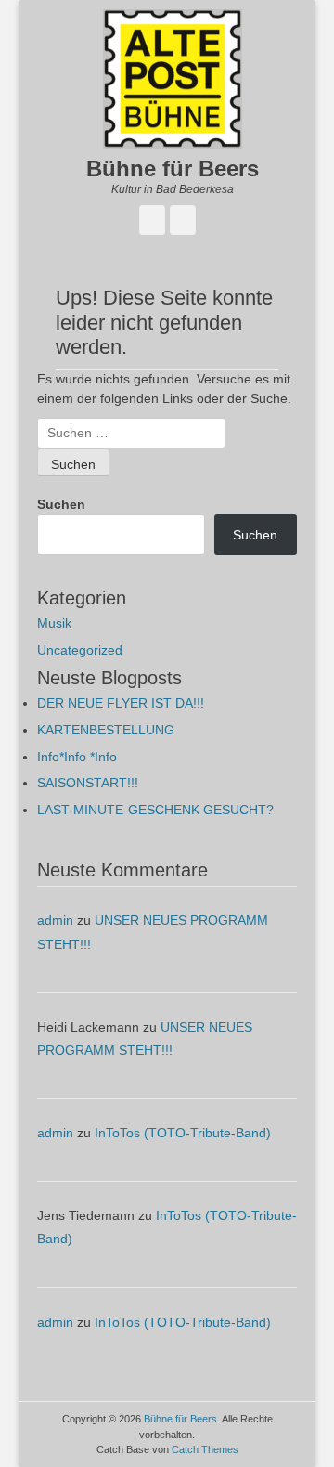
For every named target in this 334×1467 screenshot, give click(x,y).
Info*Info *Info (77, 756)
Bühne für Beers (172, 168)
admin (55, 920)
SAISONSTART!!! (87, 782)
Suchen (61, 504)
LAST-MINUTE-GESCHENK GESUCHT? (155, 809)
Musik (54, 623)
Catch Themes (205, 1449)
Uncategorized (79, 650)
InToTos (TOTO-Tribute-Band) (183, 1132)
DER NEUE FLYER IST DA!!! (120, 702)
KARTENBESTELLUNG (105, 729)
